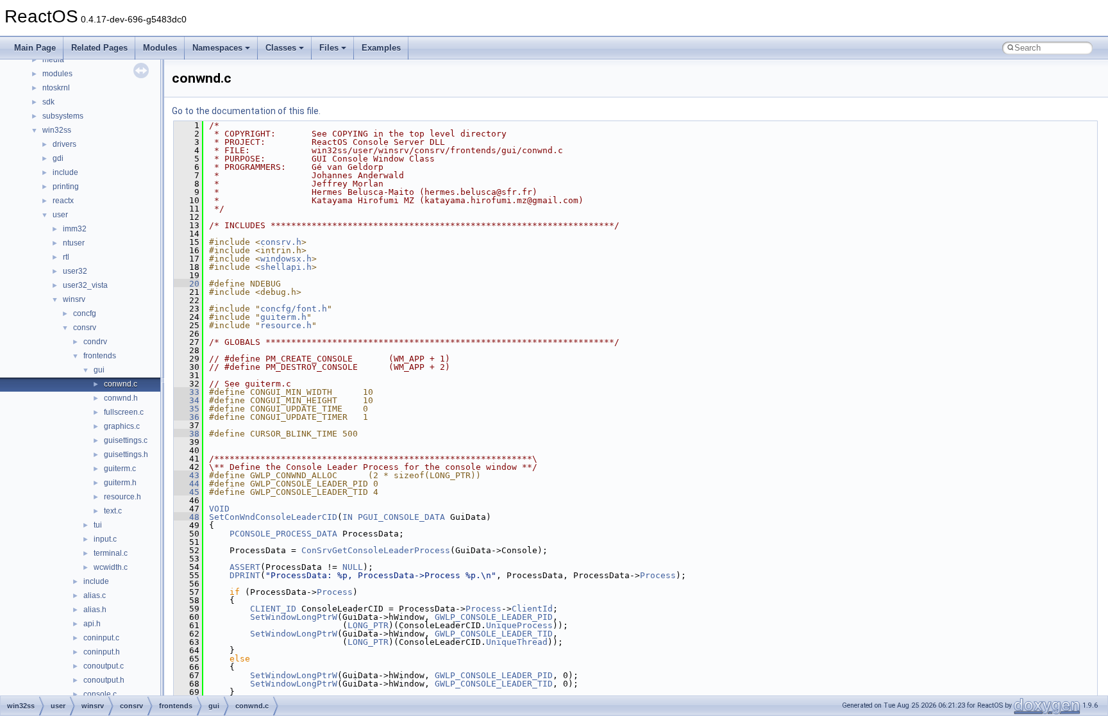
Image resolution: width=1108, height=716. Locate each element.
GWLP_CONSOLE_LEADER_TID (494, 633)
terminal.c (111, 553)
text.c (113, 510)
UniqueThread (517, 642)
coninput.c (101, 637)
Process (658, 575)
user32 (75, 271)
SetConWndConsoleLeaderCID (273, 517)
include (65, 172)
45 (186, 492)
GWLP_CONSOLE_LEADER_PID (494, 617)
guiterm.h (120, 482)
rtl (66, 257)
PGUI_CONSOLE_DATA (401, 517)
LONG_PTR (368, 625)
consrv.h (280, 242)
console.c (100, 694)
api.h (92, 623)
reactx (63, 200)
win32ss (56, 130)
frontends (99, 355)
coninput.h (101, 651)
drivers (64, 144)
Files (329, 48)
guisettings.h (126, 454)
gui (99, 369)
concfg (84, 313)
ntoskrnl (56, 87)
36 (186, 417)
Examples (381, 48)
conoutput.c (103, 666)
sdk (48, 101)
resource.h (122, 496)
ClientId (532, 608)
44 (186, 483)
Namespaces (217, 48)
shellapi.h (286, 267)
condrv (95, 341)
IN (347, 517)
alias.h (94, 609)
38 (186, 433)
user (60, 214)
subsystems (62, 116)
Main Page (35, 48)
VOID (219, 508)
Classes (280, 48)
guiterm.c (120, 468)
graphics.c (122, 426)
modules (57, 73)
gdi (58, 158)
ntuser (74, 242)
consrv (84, 327)
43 (186, 475)
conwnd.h (121, 398)
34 (186, 400)
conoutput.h (103, 680)
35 (186, 408)
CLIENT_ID (273, 608)
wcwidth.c (111, 567)
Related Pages (99, 48)
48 (186, 517)
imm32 (75, 228)
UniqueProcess (519, 625)
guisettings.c (125, 440)
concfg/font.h (293, 308)
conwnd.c (120, 383)
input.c (105, 539)
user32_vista (85, 285)
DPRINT (245, 575)
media (53, 59)
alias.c (94, 595)
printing (66, 186)
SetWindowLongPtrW (293, 617)
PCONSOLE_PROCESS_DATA (283, 533)
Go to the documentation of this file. (246, 111)
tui (98, 524)
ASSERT (245, 567)
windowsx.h (286, 258)
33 (186, 392)
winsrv (74, 299)
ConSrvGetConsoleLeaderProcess (375, 550)
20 (186, 283)
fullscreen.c (124, 412)
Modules (160, 48)
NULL (352, 567)
